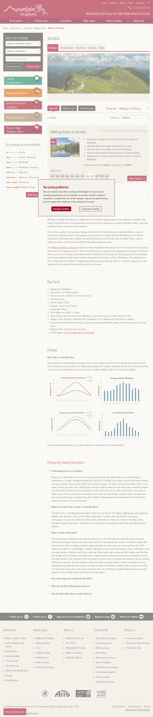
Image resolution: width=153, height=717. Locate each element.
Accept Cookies (61, 209)
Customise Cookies (90, 209)
